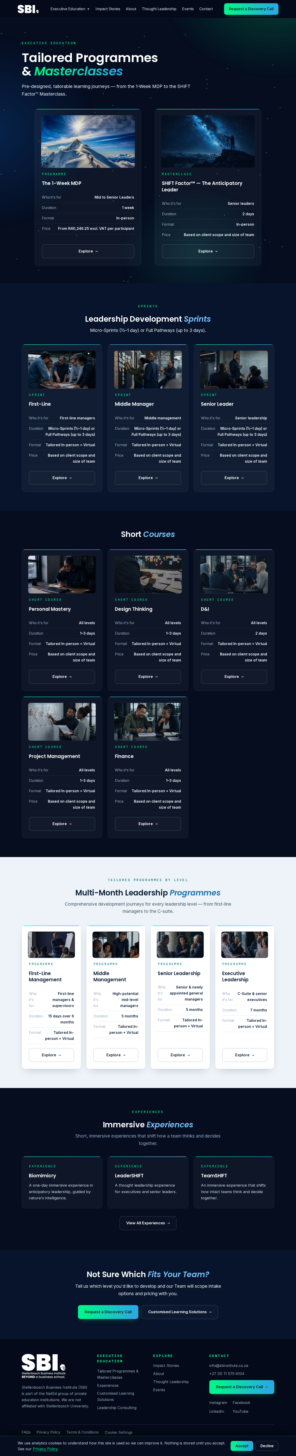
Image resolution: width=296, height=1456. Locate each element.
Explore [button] (88, 251)
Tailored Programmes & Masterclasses (118, 1374)
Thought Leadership (159, 9)
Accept (241, 1446)
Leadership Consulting (116, 1407)
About (131, 9)
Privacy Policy (48, 1432)
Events (188, 9)
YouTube (240, 1411)
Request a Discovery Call (242, 1386)
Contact (206, 9)
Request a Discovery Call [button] (251, 9)
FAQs (26, 1432)
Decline (267, 1446)
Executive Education (70, 9)
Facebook (241, 1402)
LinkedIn (216, 1411)
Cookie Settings (119, 1432)
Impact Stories (108, 9)
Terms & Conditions (82, 1432)
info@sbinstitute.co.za (228, 1365)
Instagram (218, 1402)
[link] (28, 9)
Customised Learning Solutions (115, 1396)
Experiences (108, 1385)
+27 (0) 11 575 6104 (226, 1373)
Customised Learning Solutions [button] (179, 1311)
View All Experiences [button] (148, 1222)
